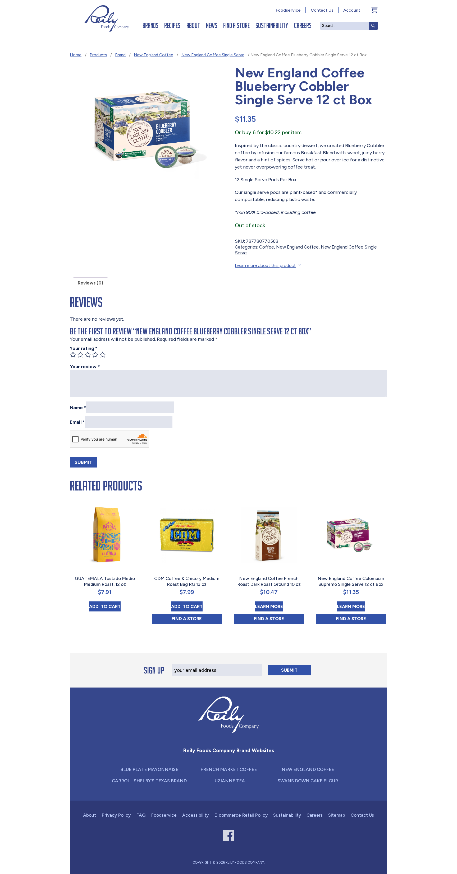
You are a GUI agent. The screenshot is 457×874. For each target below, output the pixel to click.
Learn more (269, 606)
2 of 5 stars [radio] (80, 355)
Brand (120, 54)
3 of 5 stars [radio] (88, 355)
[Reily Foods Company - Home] (106, 18)
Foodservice (288, 10)
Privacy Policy (116, 815)
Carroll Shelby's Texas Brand (149, 780)
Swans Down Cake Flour (308, 780)
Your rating (83, 348)
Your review (85, 367)
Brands (150, 25)
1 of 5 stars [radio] (73, 355)
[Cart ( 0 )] (374, 10)
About (193, 25)
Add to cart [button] (105, 606)
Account (351, 10)
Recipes (172, 25)
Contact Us (322, 10)
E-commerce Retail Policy (241, 815)
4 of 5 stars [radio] (95, 355)
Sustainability (271, 25)
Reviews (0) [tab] (90, 283)
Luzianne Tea (228, 780)
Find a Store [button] (197, 618)
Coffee (266, 247)
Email (77, 422)
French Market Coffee (228, 769)
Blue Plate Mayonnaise (149, 769)
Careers (303, 25)
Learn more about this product (265, 265)
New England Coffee (153, 54)
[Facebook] (228, 835)
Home (75, 54)
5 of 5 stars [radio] (102, 355)
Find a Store (236, 25)
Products (98, 54)
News (211, 25)
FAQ (140, 815)
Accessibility (195, 815)
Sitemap (336, 815)
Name (78, 407)
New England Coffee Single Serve (212, 54)
